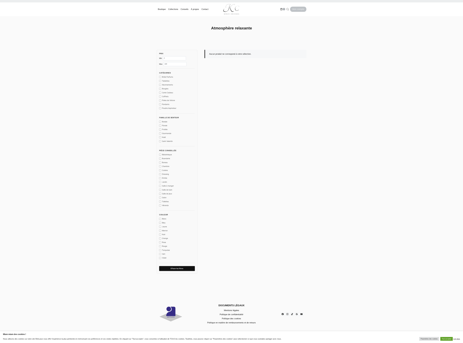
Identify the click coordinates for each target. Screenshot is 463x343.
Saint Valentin (167, 141)
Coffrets (165, 96)
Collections (173, 9)
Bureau (165, 162)
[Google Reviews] (297, 314)
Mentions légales (231, 310)
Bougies (165, 89)
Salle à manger (168, 186)
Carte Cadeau (167, 93)
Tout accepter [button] (446, 339)
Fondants (165, 104)
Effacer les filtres (177, 268)
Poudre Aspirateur (169, 108)
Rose (164, 242)
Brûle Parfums (167, 77)
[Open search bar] (287, 9)
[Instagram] (287, 314)
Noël (164, 137)
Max (161, 64)
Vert (163, 254)
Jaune (164, 227)
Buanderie (166, 158)
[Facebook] (283, 314)
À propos (195, 9)
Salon (164, 197)
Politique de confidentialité (231, 314)
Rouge (164, 246)
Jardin (164, 182)
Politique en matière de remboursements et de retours (231, 323)
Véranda (165, 205)
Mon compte (298, 9)
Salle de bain (167, 190)
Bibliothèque (167, 155)
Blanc (164, 219)
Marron (165, 231)
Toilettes (165, 201)
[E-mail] (302, 314)
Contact (204, 9)
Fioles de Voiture (168, 100)
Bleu (163, 223)
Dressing (165, 174)
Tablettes (165, 81)
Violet (164, 258)
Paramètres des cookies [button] (429, 339)
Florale (164, 125)
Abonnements (167, 85)
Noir (163, 234)
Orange (165, 238)
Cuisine (165, 170)
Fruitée (164, 129)
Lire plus (456, 339)
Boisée (164, 122)
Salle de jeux (167, 194)
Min (160, 58)
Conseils (184, 9)
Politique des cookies (231, 318)
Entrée (164, 178)
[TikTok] (292, 314)
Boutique (162, 9)
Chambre (165, 166)
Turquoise (166, 250)
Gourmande (166, 133)
